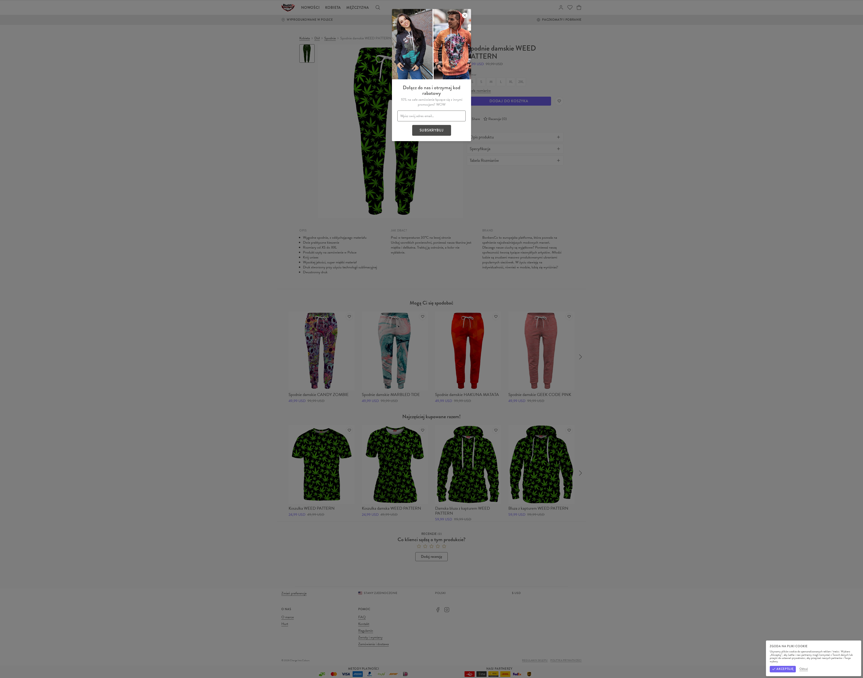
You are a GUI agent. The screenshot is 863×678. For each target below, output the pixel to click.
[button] (431, 339)
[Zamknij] (464, 15)
